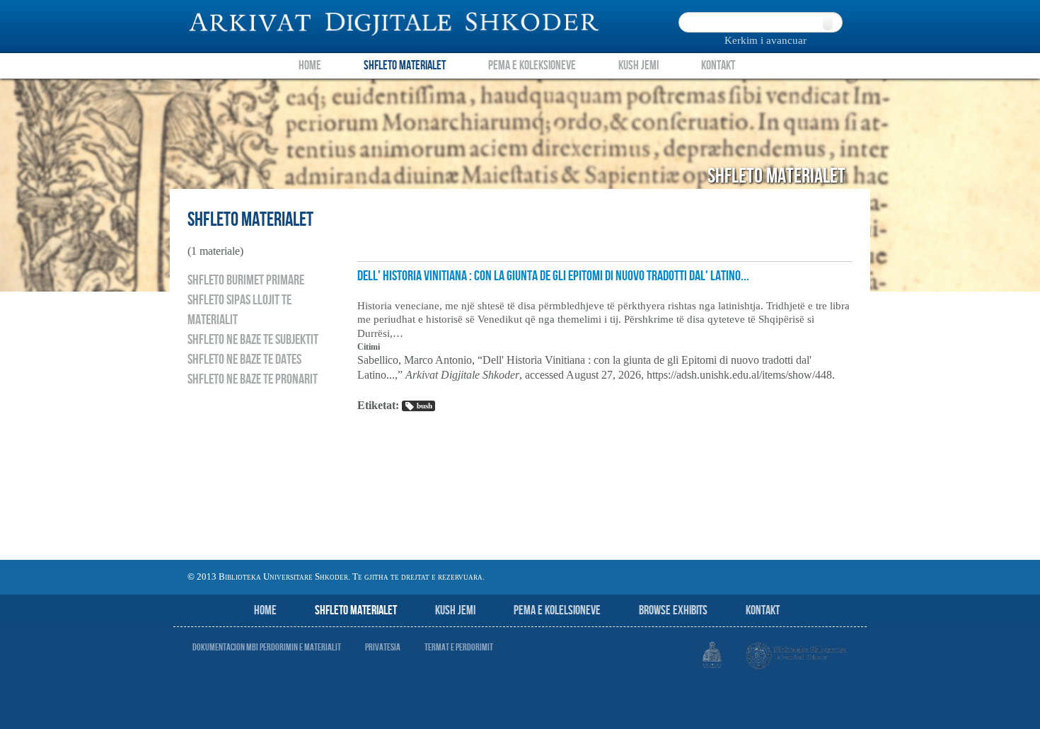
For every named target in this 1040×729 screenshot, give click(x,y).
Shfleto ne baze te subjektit (252, 339)
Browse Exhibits (673, 610)
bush (424, 405)
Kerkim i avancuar (765, 40)
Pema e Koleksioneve (532, 65)
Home (310, 65)
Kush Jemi (638, 65)
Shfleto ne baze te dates (244, 359)
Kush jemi (455, 610)
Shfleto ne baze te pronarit (252, 379)
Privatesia (382, 647)
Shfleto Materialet (405, 65)
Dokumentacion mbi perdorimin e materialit (266, 647)
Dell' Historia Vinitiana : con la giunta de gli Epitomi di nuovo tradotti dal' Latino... (553, 276)
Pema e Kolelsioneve (557, 610)
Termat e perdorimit (458, 647)
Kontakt (718, 65)
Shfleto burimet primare (245, 280)
